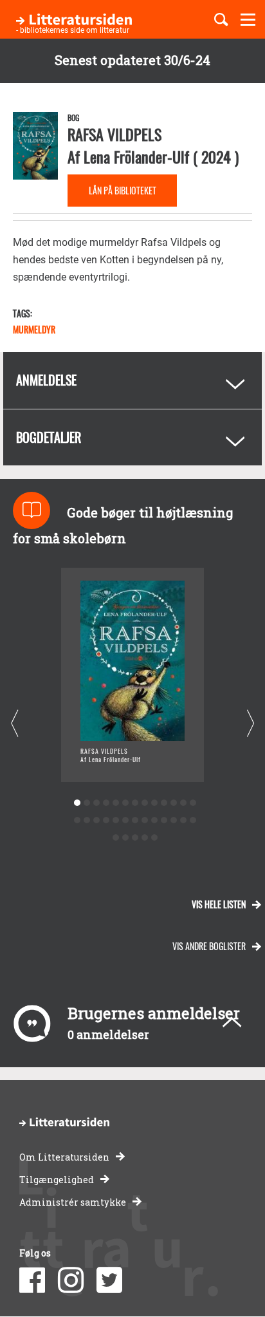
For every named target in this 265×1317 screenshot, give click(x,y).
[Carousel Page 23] (164, 820)
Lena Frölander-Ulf (136, 156)
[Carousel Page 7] (135, 803)
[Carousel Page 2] (86, 803)
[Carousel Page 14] (77, 820)
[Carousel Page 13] (192, 803)
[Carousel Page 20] (135, 820)
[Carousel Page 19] (125, 820)
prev (14, 723)
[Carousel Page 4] (106, 803)
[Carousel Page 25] (183, 820)
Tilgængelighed (56, 1179)
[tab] (132, 380)
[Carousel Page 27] (115, 838)
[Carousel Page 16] (96, 820)
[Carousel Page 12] (183, 803)
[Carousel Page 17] (106, 820)
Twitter (109, 1280)
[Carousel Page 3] (96, 803)
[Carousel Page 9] (154, 803)
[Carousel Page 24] (173, 820)
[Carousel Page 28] (125, 838)
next (250, 723)
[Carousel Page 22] (154, 820)
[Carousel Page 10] (164, 803)
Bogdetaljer (48, 437)
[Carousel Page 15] (86, 820)
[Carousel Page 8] (144, 803)
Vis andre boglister (209, 946)
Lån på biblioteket (122, 190)
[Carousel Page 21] (144, 820)
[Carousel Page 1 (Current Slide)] (77, 803)
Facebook (32, 1280)
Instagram (71, 1280)
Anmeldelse (46, 379)
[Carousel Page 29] (135, 838)
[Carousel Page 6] (125, 803)
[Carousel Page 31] (154, 838)
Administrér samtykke (72, 1202)
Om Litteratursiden (64, 1157)
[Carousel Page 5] (115, 803)
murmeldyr (34, 329)
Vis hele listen (219, 904)
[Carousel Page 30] (144, 838)
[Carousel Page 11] (173, 803)
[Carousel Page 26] (192, 820)
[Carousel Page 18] (115, 820)
